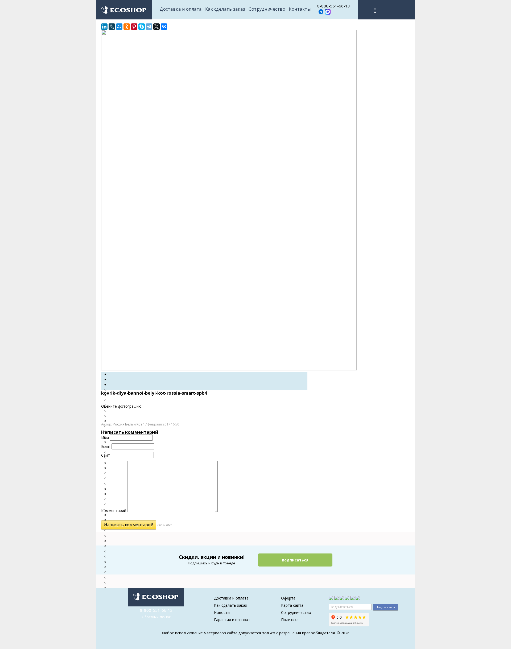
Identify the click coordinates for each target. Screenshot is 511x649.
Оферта (288, 598)
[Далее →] (229, 368)
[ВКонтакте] (164, 26)
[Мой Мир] (119, 26)
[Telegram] (149, 26)
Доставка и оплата (181, 9)
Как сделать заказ (225, 9)
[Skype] (141, 26)
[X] (156, 26)
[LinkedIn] (104, 26)
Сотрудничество (267, 9)
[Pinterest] (134, 26)
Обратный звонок (156, 617)
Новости (222, 612)
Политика (290, 619)
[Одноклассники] (126, 26)
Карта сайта (292, 605)
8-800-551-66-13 (333, 6)
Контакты (300, 9)
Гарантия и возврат (232, 619)
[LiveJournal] (112, 26)
